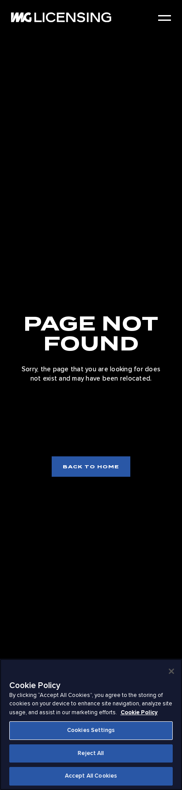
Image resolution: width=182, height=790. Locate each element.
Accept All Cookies (91, 775)
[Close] (171, 671)
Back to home (91, 466)
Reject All (91, 753)
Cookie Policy (139, 712)
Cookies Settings (91, 730)
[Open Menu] (164, 17)
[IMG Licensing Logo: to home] (61, 17)
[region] (91, 724)
